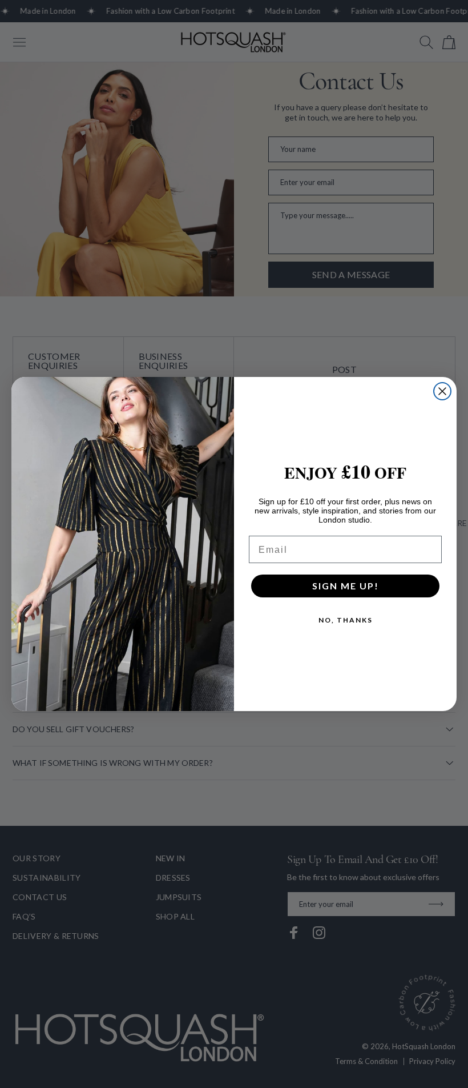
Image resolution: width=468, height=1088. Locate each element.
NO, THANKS (345, 620)
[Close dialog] (442, 391)
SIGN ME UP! (345, 585)
